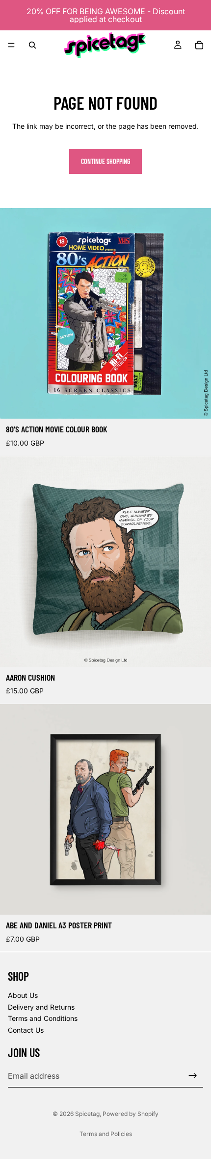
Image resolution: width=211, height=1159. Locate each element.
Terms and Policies (105, 1133)
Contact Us (26, 1030)
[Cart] (199, 45)
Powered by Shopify (130, 1113)
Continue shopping (105, 161)
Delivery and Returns (41, 1006)
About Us (23, 995)
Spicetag (87, 1113)
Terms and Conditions (43, 1018)
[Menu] (11, 45)
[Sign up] (193, 1075)
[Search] (32, 45)
